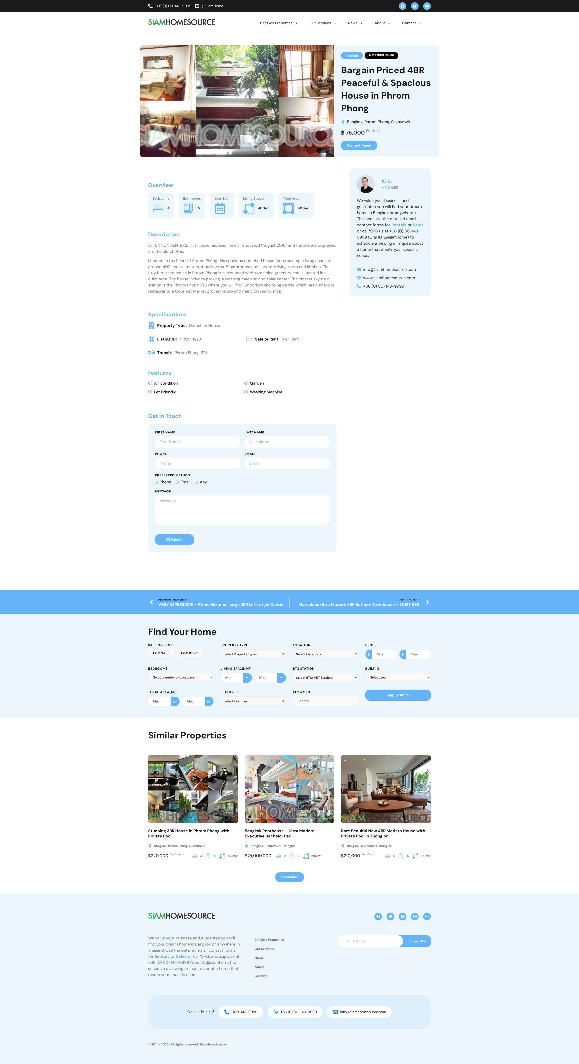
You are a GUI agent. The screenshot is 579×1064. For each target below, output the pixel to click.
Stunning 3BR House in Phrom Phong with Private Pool (188, 833)
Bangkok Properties (276, 23)
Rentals (399, 225)
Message (163, 491)
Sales (418, 225)
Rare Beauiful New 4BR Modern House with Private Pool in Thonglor (383, 833)
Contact (409, 23)
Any (203, 482)
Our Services (320, 23)
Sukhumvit (400, 122)
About (380, 23)
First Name (165, 432)
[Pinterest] (415, 916)
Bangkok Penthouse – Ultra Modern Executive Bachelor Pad (280, 833)
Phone (161, 454)
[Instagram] (427, 916)
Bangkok (355, 122)
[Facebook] (402, 6)
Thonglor (288, 846)
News (352, 23)
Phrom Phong (376, 122)
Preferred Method (172, 475)
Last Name (254, 432)
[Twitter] (415, 6)
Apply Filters (398, 695)
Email (250, 454)
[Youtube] (427, 6)
